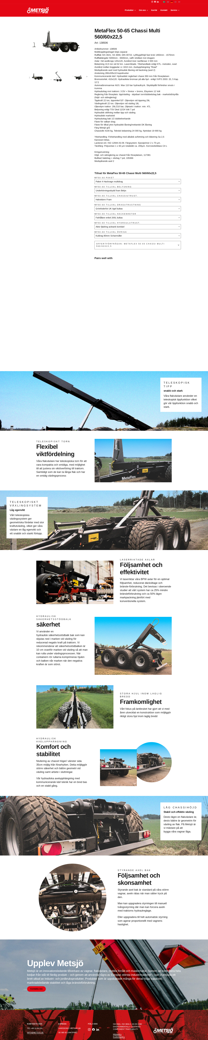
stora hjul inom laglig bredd (142, 716)
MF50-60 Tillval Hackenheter (115, 214)
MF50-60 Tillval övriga (110, 232)
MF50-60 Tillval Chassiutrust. (116, 196)
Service (174, 10)
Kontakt (163, 10)
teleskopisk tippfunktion (177, 399)
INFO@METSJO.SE (35, 1033)
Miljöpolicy (117, 1034)
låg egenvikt (29, 529)
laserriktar (128, 579)
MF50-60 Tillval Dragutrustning (117, 205)
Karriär (154, 10)
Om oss (142, 10)
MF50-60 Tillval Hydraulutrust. (117, 223)
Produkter (129, 10)
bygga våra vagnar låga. (177, 831)
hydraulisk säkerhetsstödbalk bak (55, 635)
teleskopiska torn (69, 461)
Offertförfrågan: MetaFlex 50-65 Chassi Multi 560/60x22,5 (130, 245)
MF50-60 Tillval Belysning (113, 187)
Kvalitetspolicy (119, 1037)
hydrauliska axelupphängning (57, 778)
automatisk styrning (156, 917)
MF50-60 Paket (104, 178)
